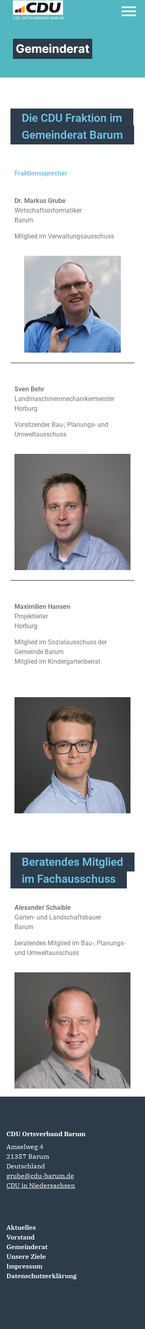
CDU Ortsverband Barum (46, 1134)
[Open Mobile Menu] (129, 11)
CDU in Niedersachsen (40, 1185)
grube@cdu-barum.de (40, 1176)
